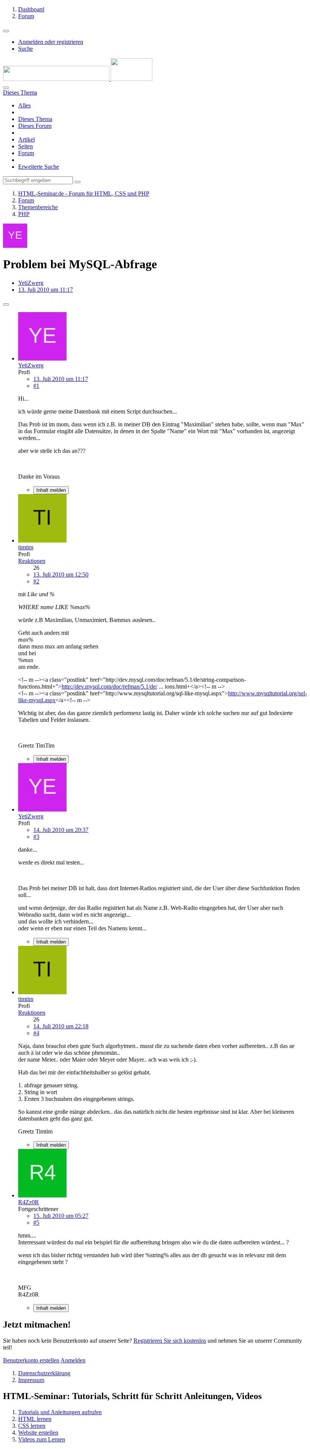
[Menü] (6, 31)
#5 (36, 1222)
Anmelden (72, 1360)
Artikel (26, 139)
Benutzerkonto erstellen (31, 1360)
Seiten (25, 146)
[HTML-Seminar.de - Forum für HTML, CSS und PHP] (77, 79)
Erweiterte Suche (38, 166)
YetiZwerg (30, 283)
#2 (36, 581)
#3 (36, 836)
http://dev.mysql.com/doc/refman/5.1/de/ (109, 686)
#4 (36, 1033)
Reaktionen (31, 561)
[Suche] (6, 88)
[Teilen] (6, 304)
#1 (36, 385)
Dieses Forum (34, 126)
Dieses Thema (35, 119)
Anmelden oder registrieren (50, 42)
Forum (26, 153)
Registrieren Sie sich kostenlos (169, 1340)
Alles (24, 105)
